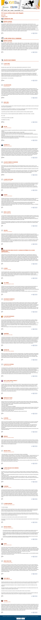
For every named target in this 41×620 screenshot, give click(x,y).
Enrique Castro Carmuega (8, 231)
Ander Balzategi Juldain (8, 180)
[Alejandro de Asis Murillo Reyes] (2, 451)
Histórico (12, 10)
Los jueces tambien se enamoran (11, 162)
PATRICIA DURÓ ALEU (7, 86)
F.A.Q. (22, 10)
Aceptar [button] (23, 618)
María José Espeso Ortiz (7, 365)
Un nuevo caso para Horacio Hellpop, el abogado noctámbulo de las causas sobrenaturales (18, 251)
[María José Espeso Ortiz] (2, 364)
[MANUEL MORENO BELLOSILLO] (2, 249)
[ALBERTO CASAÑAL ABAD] (2, 212)
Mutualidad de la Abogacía (5, 7)
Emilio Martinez (6, 103)
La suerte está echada (8, 179)
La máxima (6, 486)
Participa (5, 10)
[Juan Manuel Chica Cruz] (2, 486)
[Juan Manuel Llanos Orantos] (2, 527)
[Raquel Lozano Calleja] (2, 418)
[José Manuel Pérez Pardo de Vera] (2, 504)
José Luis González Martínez (8, 300)
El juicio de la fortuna (9, 364)
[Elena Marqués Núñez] (2, 381)
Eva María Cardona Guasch (8, 562)
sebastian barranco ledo (8, 579)
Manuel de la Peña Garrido (7, 22)
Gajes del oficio (7, 450)
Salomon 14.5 (7, 144)
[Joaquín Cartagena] (2, 64)
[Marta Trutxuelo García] (2, 544)
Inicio (2, 10)
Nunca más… (6, 102)
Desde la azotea (7, 212)
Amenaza (6, 436)
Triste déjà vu (7, 578)
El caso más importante (9, 316)
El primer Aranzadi (8, 503)
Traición (6, 230)
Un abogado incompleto (9, 299)
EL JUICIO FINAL (7, 63)
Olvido (5, 543)
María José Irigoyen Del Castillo (9, 163)
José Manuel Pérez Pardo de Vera (9, 504)
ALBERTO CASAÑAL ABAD (7, 213)
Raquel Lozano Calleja (7, 419)
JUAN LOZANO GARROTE (7, 317)
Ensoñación (6, 349)
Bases (9, 10)
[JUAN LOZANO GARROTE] (2, 316)
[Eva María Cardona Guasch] (2, 561)
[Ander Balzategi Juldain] (2, 179)
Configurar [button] (18, 618)
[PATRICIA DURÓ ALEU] (2, 85)
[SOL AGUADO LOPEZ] (2, 468)
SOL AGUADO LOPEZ (6, 469)
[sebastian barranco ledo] (2, 578)
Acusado (5, 194)
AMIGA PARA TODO (7, 561)
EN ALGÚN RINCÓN (7, 85)
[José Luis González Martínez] (2, 299)
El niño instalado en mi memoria (11, 468)
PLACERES (5, 600)
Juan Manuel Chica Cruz (7, 487)
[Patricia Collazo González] (2, 195)
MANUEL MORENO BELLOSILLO (5, 252)
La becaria (6, 418)
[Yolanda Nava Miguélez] (2, 127)
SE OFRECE (6, 268)
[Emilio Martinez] (2, 102)
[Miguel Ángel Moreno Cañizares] (2, 350)
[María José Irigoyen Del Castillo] (2, 162)
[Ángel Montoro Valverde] (2, 398)
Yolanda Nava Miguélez (7, 127)
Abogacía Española (13, 7)
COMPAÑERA (6, 333)
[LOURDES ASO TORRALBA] (2, 268)
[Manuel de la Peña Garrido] (2, 22)
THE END (5, 126)
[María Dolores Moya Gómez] (2, 334)
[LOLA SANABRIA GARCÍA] (2, 601)
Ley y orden (6, 282)
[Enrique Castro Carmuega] (2, 230)
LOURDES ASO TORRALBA (7, 269)
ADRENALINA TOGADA (8, 397)
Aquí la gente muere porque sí (10, 380)
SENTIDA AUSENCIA (7, 526)
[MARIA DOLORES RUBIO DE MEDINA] (2, 436)
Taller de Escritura (17, 10)
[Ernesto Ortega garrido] (2, 145)
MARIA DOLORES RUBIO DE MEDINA (9, 437)
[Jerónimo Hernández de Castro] (2, 283)
